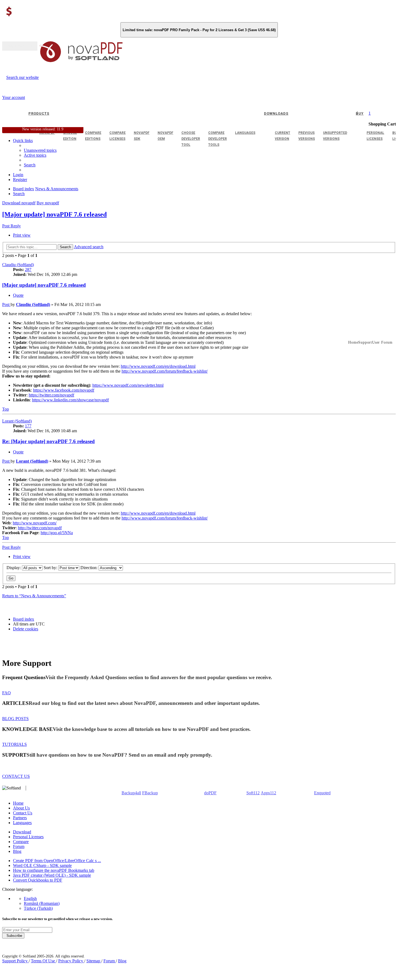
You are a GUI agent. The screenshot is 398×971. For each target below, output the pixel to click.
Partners (20, 817)
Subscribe (13, 936)
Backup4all (131, 793)
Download (22, 832)
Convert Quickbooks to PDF (37, 880)
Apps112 (268, 793)
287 (28, 269)
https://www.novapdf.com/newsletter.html (128, 385)
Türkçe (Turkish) (38, 908)
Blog (17, 851)
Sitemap (93, 961)
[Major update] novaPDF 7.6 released (54, 214)
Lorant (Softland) (17, 421)
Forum (18, 846)
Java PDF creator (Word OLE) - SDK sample (52, 875)
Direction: (89, 567)
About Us (21, 808)
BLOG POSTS (15, 718)
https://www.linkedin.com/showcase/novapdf (70, 400)
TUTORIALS (14, 744)
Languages (22, 822)
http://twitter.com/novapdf (40, 527)
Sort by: (51, 567)
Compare (21, 841)
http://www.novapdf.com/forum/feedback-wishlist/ (165, 371)
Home (18, 803)
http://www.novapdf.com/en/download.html (158, 366)
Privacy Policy (71, 961)
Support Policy (15, 961)
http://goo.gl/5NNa (57, 532)
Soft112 (253, 793)
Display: (14, 567)
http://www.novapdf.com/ (35, 523)
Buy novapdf (48, 203)
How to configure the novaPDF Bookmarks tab (53, 870)
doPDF (210, 793)
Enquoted (322, 793)
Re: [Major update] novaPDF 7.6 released (48, 441)
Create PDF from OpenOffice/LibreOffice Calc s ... (57, 860)
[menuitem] (35, 155)
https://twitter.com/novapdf (51, 395)
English (30, 898)
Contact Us (22, 813)
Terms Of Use (43, 961)
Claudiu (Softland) (18, 264)
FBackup (150, 793)
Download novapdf (18, 203)
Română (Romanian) (42, 903)
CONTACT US (16, 776)
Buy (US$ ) (19, 46)
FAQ (6, 693)
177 (28, 426)
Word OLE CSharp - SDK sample (42, 865)
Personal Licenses (28, 836)
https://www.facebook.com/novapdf (63, 390)
